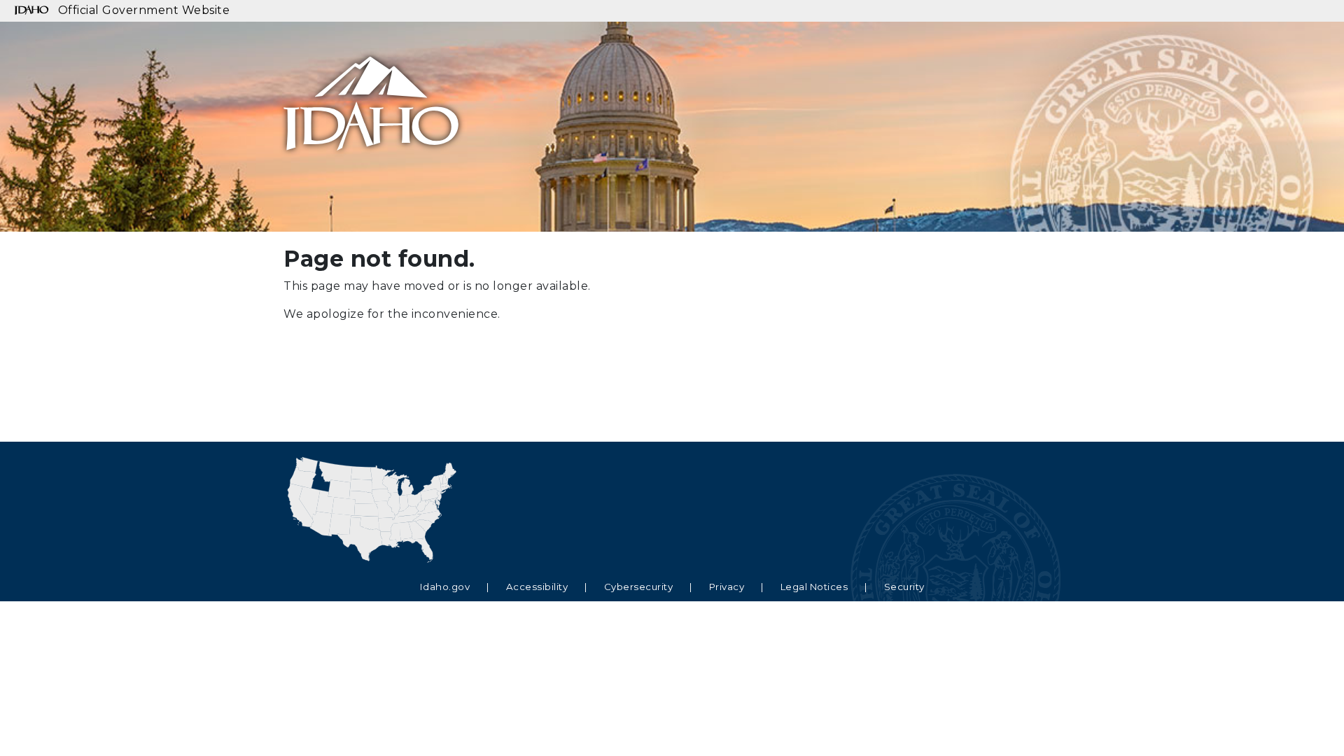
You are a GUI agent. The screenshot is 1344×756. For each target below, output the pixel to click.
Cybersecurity (638, 586)
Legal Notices (814, 586)
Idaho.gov (445, 586)
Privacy (727, 586)
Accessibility (537, 586)
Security (904, 586)
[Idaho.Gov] (371, 86)
